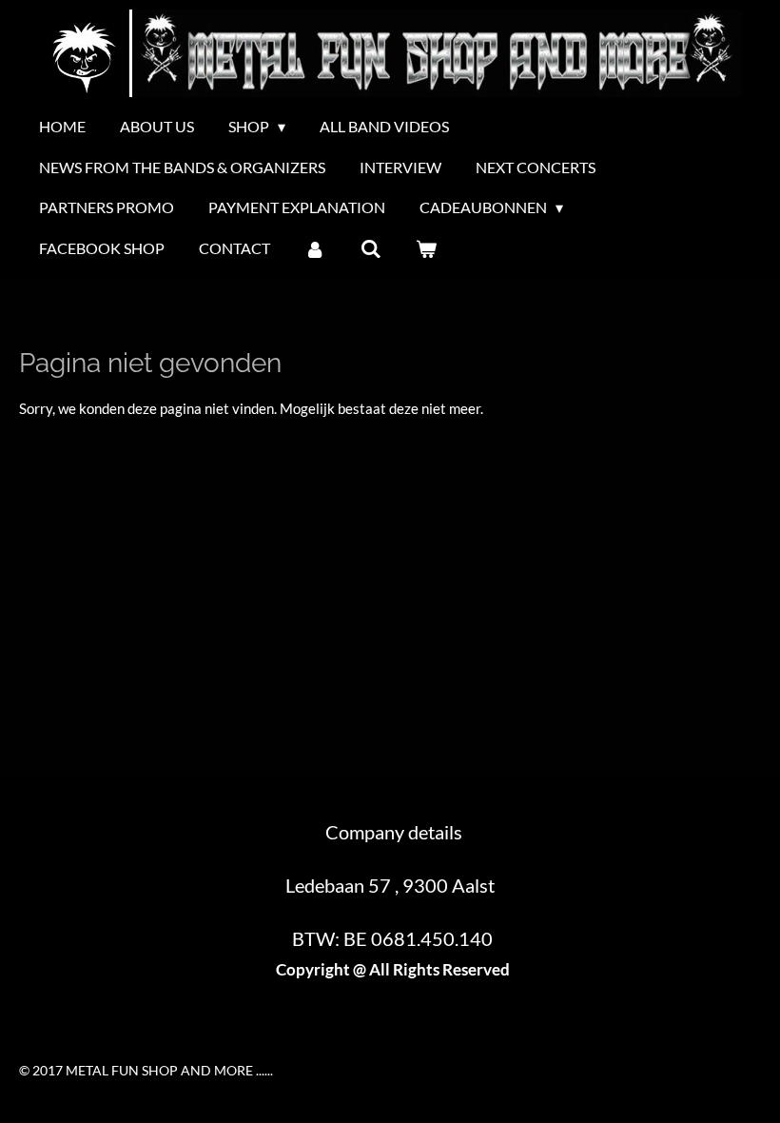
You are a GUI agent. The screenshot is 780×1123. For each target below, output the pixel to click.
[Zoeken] (370, 248)
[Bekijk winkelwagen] (426, 248)
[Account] (315, 248)
